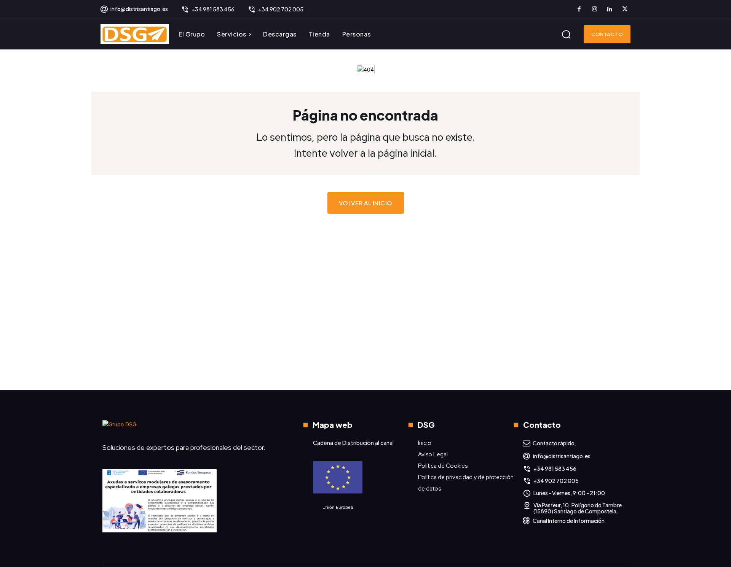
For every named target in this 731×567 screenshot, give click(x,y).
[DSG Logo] (135, 34)
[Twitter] (624, 9)
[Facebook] (579, 9)
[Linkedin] (609, 9)
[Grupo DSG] (188, 427)
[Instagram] (594, 9)
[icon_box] (134, 9)
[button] (566, 34)
